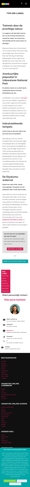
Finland (3, 367)
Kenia (2, 439)
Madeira (3, 372)
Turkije (3, 426)
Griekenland (4, 416)
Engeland (4, 365)
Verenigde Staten (6, 442)
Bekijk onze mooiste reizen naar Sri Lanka (15, 261)
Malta (3, 420)
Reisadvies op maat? (15, 249)
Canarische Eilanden (7, 407)
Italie (2, 418)
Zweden (3, 378)
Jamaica (3, 398)
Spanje (3, 424)
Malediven (4, 440)
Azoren (3, 363)
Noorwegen (4, 374)
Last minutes (5, 415)
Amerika (3, 361)
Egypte (3, 411)
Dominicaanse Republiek (8, 394)
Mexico (3, 396)
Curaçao (3, 393)
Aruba (3, 389)
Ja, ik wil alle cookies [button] (10, 481)
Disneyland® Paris (6, 413)
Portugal (3, 422)
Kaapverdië (4, 371)
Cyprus (3, 409)
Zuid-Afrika (4, 376)
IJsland (3, 369)
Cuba (2, 391)
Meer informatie (22, 481)
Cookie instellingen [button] (15, 484)
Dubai (3, 435)
